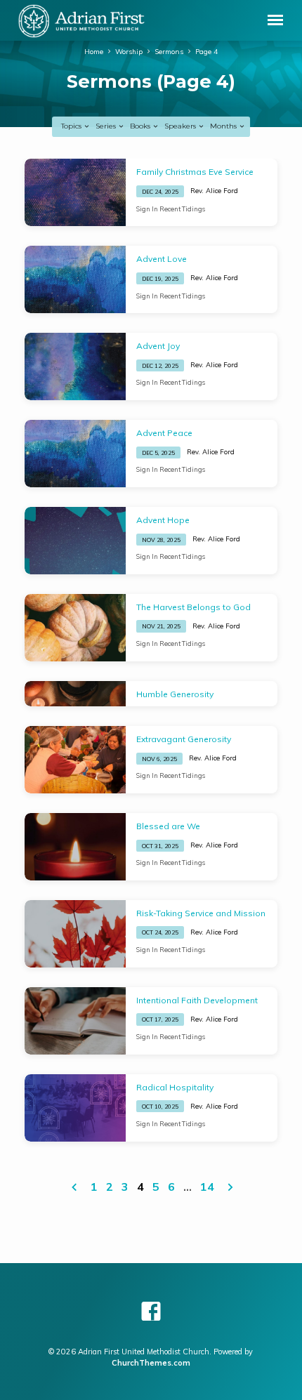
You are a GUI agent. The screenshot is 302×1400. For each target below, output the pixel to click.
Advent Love (161, 258)
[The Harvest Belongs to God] (75, 627)
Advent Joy (158, 346)
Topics (72, 126)
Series (107, 126)
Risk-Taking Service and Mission (200, 913)
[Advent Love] (75, 279)
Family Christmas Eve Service (195, 171)
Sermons (169, 51)
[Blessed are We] (75, 846)
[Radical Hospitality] (75, 1108)
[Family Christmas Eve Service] (75, 192)
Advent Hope (163, 520)
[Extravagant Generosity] (75, 759)
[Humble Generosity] (75, 693)
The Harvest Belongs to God (193, 607)
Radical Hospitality (175, 1087)
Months (224, 126)
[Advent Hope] (75, 540)
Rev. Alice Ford (214, 190)
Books (141, 126)
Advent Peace (164, 433)
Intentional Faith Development (197, 1000)
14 (207, 1187)
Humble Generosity (175, 694)
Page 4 (206, 51)
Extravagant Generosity (183, 739)
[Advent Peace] (75, 453)
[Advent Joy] (75, 366)
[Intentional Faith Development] (75, 1021)
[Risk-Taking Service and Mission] (75, 934)
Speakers (181, 126)
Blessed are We (168, 826)
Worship (129, 51)
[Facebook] (151, 1311)
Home (93, 51)
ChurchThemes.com (151, 1363)
